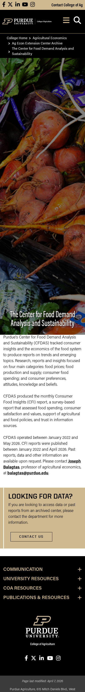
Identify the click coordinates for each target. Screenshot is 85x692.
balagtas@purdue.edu (27, 473)
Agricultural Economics (50, 37)
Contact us (31, 536)
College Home (17, 37)
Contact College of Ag (67, 5)
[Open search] (77, 21)
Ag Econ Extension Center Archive (37, 43)
